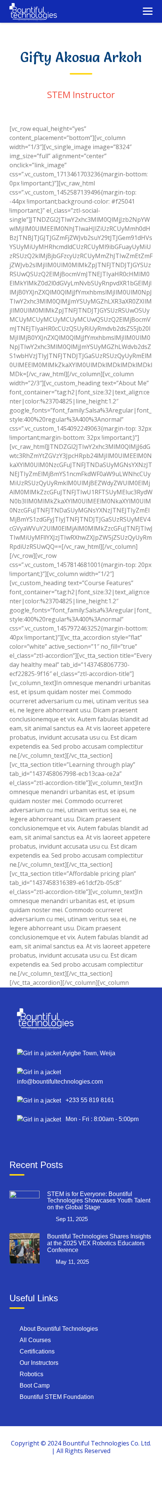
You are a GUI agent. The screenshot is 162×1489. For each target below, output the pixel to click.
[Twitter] (81, 1473)
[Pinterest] (115, 1473)
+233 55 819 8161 (87, 1100)
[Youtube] (98, 1473)
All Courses (35, 1340)
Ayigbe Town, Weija (88, 1053)
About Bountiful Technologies (59, 1328)
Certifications (37, 1351)
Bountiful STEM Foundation (57, 1397)
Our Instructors (39, 1363)
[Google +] (63, 1473)
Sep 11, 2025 (72, 1219)
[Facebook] (46, 1473)
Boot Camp (35, 1385)
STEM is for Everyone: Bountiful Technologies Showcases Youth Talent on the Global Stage (98, 1200)
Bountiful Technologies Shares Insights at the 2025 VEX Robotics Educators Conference (99, 1243)
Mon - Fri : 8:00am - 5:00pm (100, 1119)
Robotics (31, 1374)
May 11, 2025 (72, 1261)
